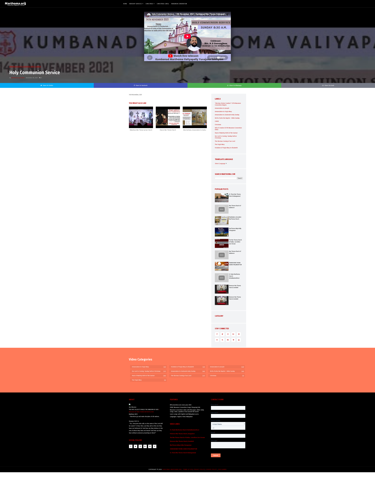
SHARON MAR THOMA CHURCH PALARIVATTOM (235, 264)
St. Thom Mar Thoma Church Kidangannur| (235, 195)
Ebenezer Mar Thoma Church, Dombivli (235, 286)
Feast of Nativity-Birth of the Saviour (226, 133)
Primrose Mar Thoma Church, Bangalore (182, 434)
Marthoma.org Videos (18, 78)
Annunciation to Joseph (222, 108)
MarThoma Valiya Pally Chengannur (235, 229)
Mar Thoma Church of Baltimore (235, 206)
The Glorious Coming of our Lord (225, 141)
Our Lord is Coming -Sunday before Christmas (146, 371)
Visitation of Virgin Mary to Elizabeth (226, 148)
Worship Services (135, 4)
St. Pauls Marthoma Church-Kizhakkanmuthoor (234, 276)
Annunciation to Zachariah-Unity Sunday (25, 66)
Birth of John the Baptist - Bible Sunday (227, 118)
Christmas (149, 4)
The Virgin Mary (220, 144)
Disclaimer (222, 469)
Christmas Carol (163, 4)
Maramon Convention (179, 4)
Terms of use (188, 469)
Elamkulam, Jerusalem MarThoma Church (235, 218)
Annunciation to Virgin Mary (223, 111)
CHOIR (217, 121)
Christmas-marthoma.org (172, 469)
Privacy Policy (199, 469)
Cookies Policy (211, 469)
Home (125, 4)
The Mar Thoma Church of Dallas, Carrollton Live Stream (235, 242)
